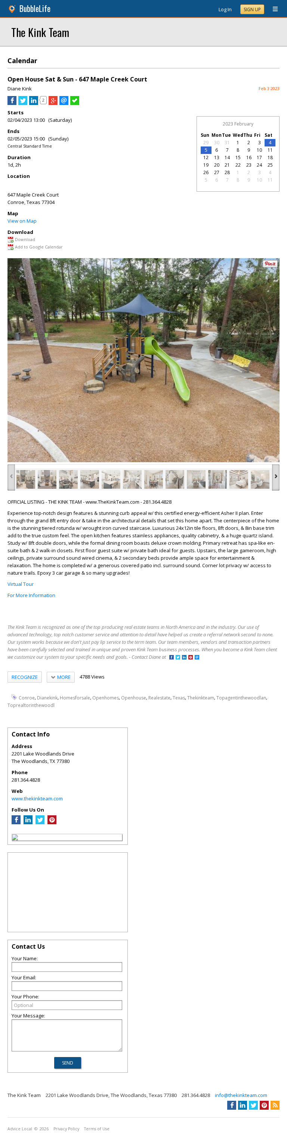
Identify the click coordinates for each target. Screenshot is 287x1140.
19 (206, 165)
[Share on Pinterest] (270, 266)
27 (216, 172)
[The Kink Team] (15, 838)
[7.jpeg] (154, 479)
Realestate (159, 697)
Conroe (27, 697)
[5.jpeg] (111, 479)
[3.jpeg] (68, 479)
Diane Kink (19, 88)
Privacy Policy (66, 1128)
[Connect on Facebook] (171, 658)
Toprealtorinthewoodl (31, 705)
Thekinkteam (200, 697)
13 (216, 157)
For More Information (31, 595)
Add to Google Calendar (39, 247)
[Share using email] (63, 103)
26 (206, 172)
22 (238, 165)
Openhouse (133, 697)
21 (227, 165)
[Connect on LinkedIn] (184, 658)
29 (206, 142)
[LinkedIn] (28, 822)
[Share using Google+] (53, 103)
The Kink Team (40, 32)
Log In (225, 9)
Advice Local (19, 1128)
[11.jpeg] (239, 479)
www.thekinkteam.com (37, 798)
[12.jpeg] (260, 479)
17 (259, 157)
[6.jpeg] (132, 479)
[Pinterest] (51, 822)
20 (216, 165)
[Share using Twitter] (22, 103)
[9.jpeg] (196, 479)
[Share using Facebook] (11, 103)
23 (248, 165)
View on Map (22, 220)
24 (259, 165)
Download (25, 239)
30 (216, 142)
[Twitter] (40, 822)
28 (227, 172)
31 (227, 142)
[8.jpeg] (175, 479)
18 (270, 157)
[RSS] (275, 1105)
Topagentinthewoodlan (241, 697)
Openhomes (105, 697)
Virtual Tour (20, 584)
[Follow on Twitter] (178, 658)
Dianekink (47, 697)
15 (238, 157)
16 (248, 157)
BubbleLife (34, 8)
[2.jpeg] (47, 479)
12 (206, 157)
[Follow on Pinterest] (190, 658)
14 (227, 157)
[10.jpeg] (217, 479)
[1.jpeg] (26, 479)
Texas (179, 697)
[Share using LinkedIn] (33, 103)
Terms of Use (96, 1128)
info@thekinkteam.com (241, 1095)
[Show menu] (272, 9)
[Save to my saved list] (74, 103)
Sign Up (252, 9)
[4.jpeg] (90, 479)
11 (270, 150)
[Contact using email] (197, 658)
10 (259, 150)
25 (270, 165)
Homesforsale (75, 697)
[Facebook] (16, 822)
